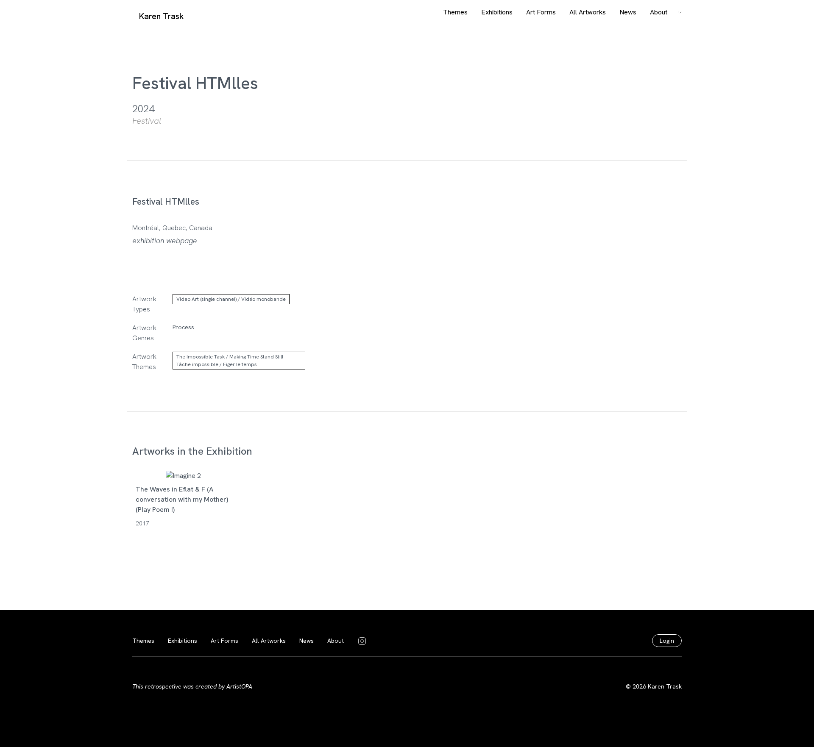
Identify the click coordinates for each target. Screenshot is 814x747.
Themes (455, 12)
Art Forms (541, 12)
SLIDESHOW (183, 465)
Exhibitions (497, 12)
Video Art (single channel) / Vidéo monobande (231, 299)
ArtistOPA (239, 686)
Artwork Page (183, 485)
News (627, 12)
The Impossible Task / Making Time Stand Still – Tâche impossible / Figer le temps (231, 360)
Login (667, 640)
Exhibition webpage (164, 240)
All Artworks (587, 12)
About (658, 12)
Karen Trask (161, 16)
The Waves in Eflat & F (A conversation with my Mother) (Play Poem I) (182, 499)
